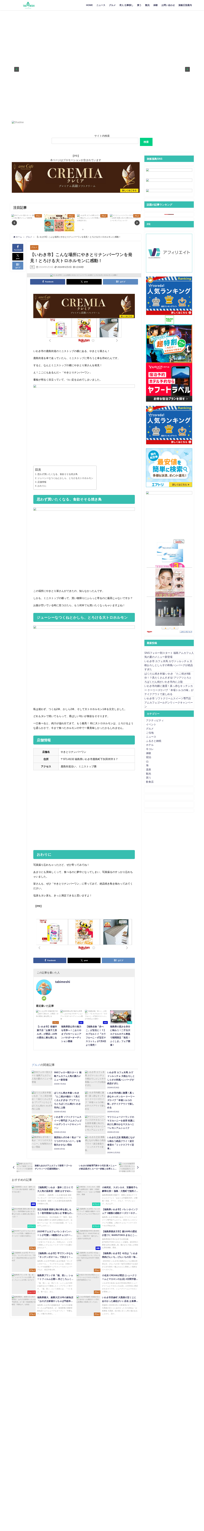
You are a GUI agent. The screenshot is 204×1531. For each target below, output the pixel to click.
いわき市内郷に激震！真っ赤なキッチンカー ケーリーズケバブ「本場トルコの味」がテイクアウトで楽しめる (168, 690)
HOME (89, 5)
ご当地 (150, 732)
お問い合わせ (168, 5)
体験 (155, 5)
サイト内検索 (102, 135)
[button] (16, 69)
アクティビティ (155, 720)
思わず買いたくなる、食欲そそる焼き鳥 (57, 474)
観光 (147, 5)
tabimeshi (62, 981)
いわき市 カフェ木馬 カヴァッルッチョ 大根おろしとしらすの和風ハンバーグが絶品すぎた (168, 665)
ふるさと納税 (153, 741)
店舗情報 (41, 482)
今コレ (150, 749)
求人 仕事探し (126, 5)
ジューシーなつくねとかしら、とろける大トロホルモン (65, 478)
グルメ (112, 5)
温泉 (148, 769)
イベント (151, 724)
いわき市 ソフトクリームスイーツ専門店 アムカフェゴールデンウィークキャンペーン (168, 702)
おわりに (41, 486)
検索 (146, 142)
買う (139, 5)
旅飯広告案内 (185, 5)
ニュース (100, 5)
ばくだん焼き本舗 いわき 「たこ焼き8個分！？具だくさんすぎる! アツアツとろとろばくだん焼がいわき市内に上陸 (168, 677)
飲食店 (150, 781)
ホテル (150, 745)
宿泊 (148, 757)
